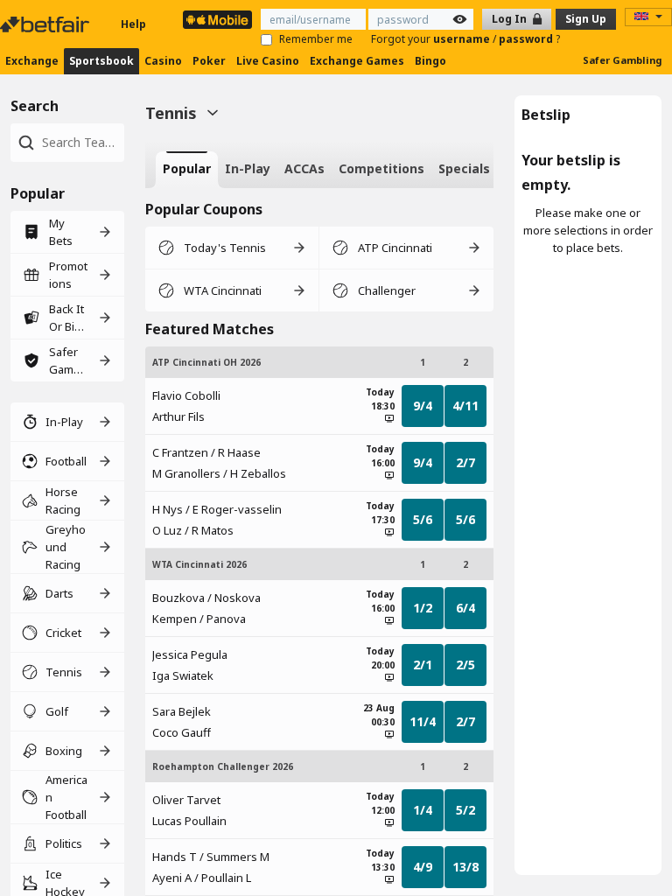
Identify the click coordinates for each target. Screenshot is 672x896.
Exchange (32, 60)
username (463, 39)
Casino (163, 60)
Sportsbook (101, 60)
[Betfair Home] (46, 24)
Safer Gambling (622, 59)
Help (133, 24)
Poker (209, 60)
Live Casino (267, 60)
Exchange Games (357, 60)
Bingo (430, 60)
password (527, 39)
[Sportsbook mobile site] (217, 19)
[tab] (187, 169)
